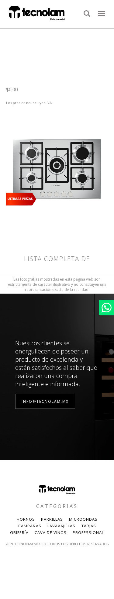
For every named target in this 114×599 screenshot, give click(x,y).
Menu (101, 10)
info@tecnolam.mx (45, 401)
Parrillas (52, 519)
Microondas (83, 519)
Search (87, 10)
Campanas (29, 526)
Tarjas (88, 526)
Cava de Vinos (51, 532)
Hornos (26, 519)
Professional (88, 532)
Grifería (19, 532)
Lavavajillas (61, 526)
